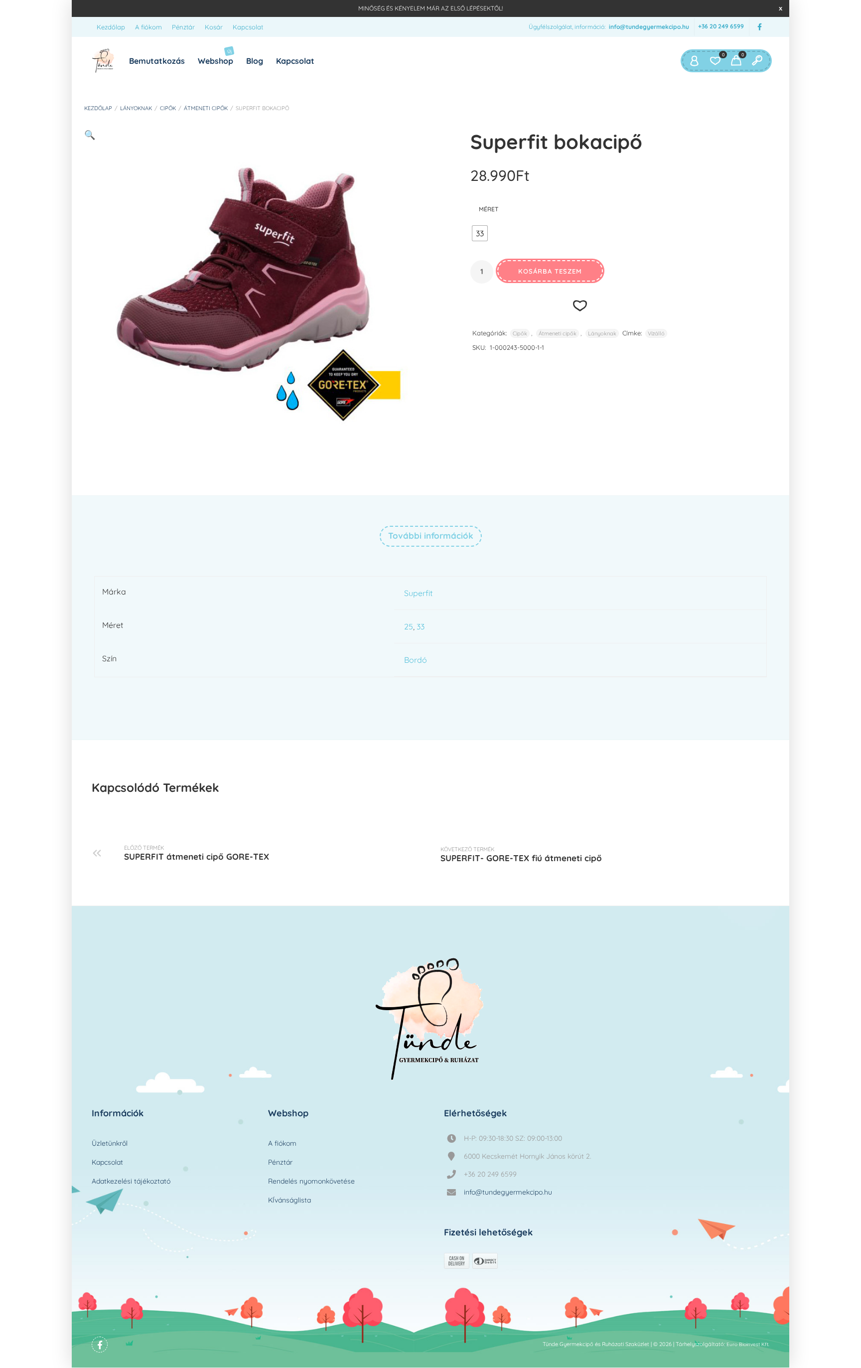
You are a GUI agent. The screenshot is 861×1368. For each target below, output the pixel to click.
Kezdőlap (111, 27)
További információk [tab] (430, 535)
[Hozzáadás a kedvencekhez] (580, 305)
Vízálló (656, 333)
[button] (89, 135)
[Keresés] (757, 61)
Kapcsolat (248, 27)
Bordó (415, 660)
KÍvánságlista (289, 1200)
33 (421, 626)
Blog (254, 61)
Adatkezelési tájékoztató (131, 1181)
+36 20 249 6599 (721, 26)
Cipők (168, 108)
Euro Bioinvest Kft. (747, 1344)
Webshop (215, 57)
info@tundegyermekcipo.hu (649, 26)
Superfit (418, 593)
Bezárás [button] (780, 8)
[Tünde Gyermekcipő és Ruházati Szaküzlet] (103, 60)
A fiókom (148, 27)
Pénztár (183, 27)
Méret (488, 209)
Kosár (214, 27)
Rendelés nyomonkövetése (311, 1181)
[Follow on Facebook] (759, 27)
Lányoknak (136, 108)
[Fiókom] (694, 61)
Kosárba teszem (550, 271)
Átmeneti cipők (206, 108)
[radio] (479, 233)
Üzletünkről (110, 1143)
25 (408, 626)
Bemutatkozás (157, 61)
